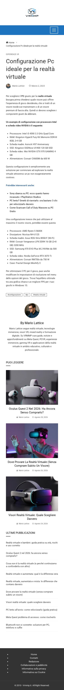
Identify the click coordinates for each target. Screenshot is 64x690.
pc (27, 295)
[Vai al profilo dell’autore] (32, 310)
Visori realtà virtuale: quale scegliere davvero (32, 517)
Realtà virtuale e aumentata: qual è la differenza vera (32, 574)
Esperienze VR (12, 54)
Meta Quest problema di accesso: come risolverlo (31, 617)
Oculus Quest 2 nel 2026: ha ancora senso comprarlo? (32, 410)
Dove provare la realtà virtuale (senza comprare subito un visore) (32, 463)
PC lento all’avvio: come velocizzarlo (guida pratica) (31, 609)
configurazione (15, 295)
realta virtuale (39, 295)
